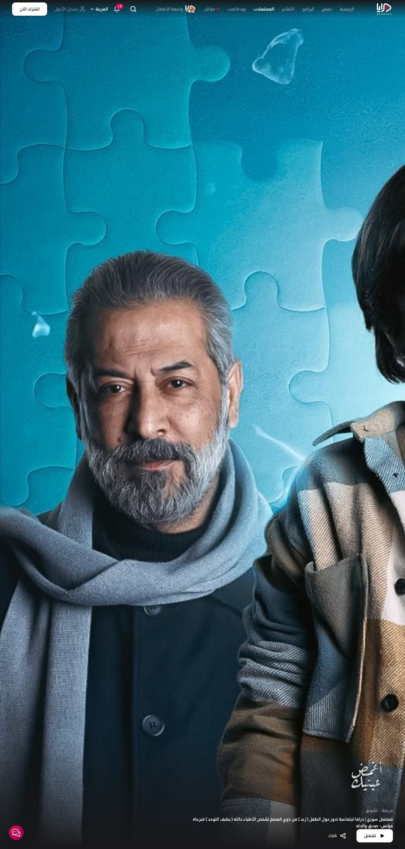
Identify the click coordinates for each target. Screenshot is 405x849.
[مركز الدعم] (16, 832)
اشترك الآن (30, 9)
